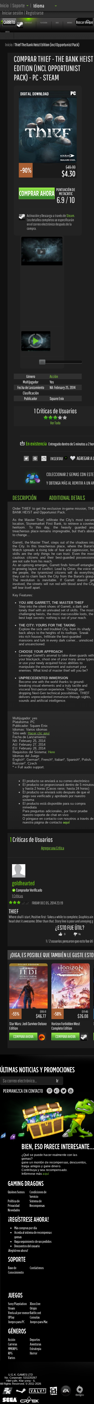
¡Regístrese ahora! (18, 1250)
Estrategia (35, 1349)
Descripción (25, 497)
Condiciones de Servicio (38, 1194)
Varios (11, 1358)
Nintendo (69, 22)
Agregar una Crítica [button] (52, 848)
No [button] (79, 933)
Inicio (4, 5)
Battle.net (35, 1313)
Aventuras (35, 1344)
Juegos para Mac (39, 1322)
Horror (33, 1353)
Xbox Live (35, 1304)
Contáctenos (37, 1268)
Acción (54, 376)
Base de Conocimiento (16, 1270)
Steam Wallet (28, 22)
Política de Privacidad (14, 1203)
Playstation (43, 22)
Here (51, 752)
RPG (10, 1353)
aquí (46, 1174)
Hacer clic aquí (39, 733)
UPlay (11, 1317)
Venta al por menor (19, 1313)
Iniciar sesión (12, 13)
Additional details (67, 497)
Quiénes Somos (16, 1192)
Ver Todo (55, 423)
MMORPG (13, 1349)
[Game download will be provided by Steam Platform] (22, 217)
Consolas (35, 1317)
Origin (33, 1308)
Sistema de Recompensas (37, 1203)
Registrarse (35, 13)
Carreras (12, 1344)
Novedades (14, 1210)
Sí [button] (64, 933)
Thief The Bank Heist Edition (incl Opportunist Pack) (47, 44)
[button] (20, 5)
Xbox (57, 22)
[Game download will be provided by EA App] (42, 1037)
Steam (70, 215)
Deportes (35, 1339)
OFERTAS (7, 31)
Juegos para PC (16, 1322)
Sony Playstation (17, 1304)
